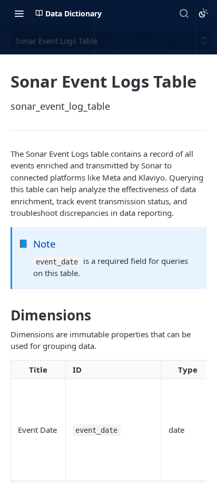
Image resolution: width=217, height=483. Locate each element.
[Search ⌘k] (183, 13)
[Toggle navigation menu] (19, 13)
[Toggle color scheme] (203, 13)
